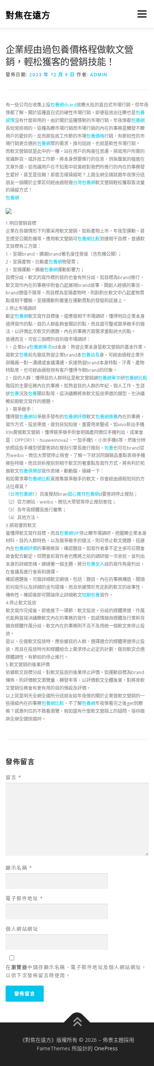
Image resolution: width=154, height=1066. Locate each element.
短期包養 (91, 595)
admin (99, 74)
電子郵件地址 (24, 898)
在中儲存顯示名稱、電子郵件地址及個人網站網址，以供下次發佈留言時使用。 (76, 971)
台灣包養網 (84, 182)
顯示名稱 (19, 867)
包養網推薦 (106, 417)
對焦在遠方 (28, 15)
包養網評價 (75, 417)
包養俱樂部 (30, 471)
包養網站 (28, 417)
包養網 (138, 120)
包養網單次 (40, 347)
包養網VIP (69, 533)
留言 (13, 777)
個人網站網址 (22, 928)
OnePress (106, 1048)
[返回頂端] (77, 1022)
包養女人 (95, 564)
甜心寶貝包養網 (83, 494)
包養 (23, 355)
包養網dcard (63, 105)
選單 (139, 14)
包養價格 (95, 136)
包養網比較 (88, 239)
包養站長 (90, 355)
